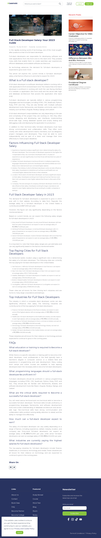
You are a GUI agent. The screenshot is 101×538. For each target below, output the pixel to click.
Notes (35, 515)
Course (35, 499)
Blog (34, 507)
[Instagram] (72, 520)
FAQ (13, 507)
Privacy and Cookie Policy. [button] (24, 529)
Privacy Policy (91, 533)
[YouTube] (80, 520)
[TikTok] (76, 520)
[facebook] (10, 467)
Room (35, 511)
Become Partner (17, 511)
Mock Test (36, 503)
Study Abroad (38, 495)
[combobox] (40, 4)
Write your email (68, 504)
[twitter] (14, 467)
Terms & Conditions (77, 533)
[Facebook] (68, 520)
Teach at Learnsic (69, 3)
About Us (15, 495)
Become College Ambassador (17, 516)
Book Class (15, 503)
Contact (14, 499)
